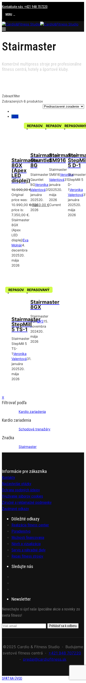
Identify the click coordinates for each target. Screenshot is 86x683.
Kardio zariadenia (32, 411)
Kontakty (8, 477)
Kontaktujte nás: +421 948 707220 (25, 7)
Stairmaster (28, 447)
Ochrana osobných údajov (21, 490)
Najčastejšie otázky (16, 484)
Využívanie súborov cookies (22, 496)
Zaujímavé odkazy (15, 508)
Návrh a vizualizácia (26, 544)
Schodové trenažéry (34, 429)
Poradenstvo (21, 531)
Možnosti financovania (27, 537)
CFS (40, 321)
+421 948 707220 (64, 653)
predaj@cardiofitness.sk (44, 659)
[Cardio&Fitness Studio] (21, 24)
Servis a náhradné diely (28, 550)
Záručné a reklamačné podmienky (27, 502)
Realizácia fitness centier (30, 525)
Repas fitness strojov (27, 556)
